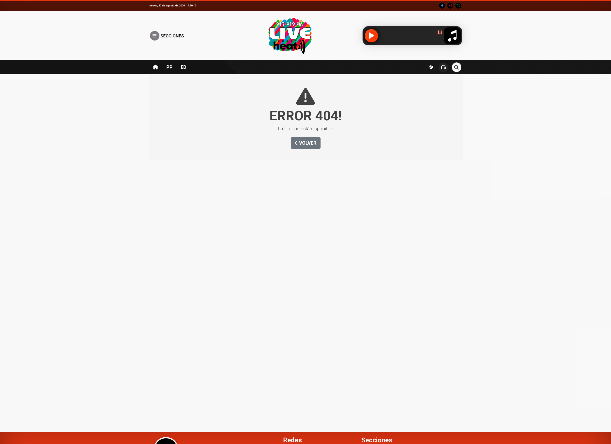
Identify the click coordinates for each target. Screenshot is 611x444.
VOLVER (307, 143)
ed (183, 67)
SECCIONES (171, 35)
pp (169, 67)
